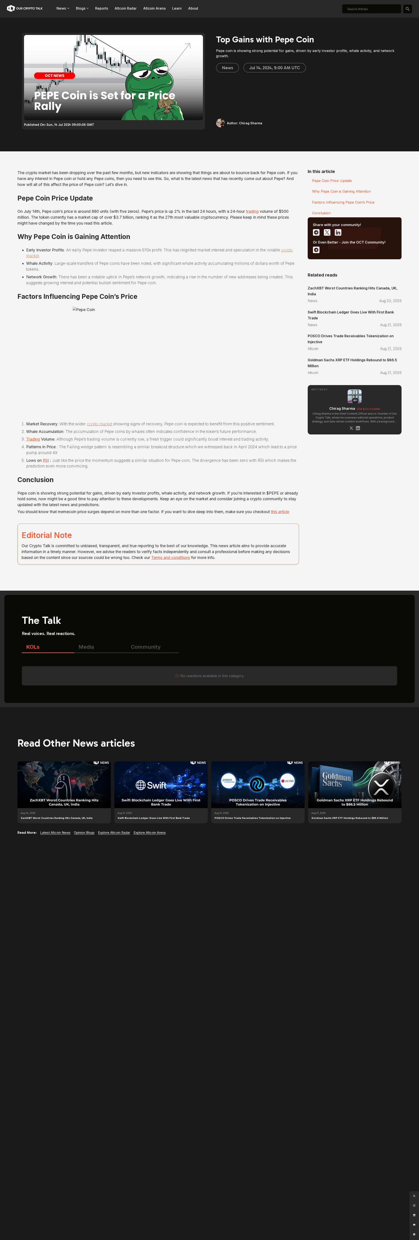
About (193, 8)
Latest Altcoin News (55, 832)
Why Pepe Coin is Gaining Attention (341, 191)
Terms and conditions (170, 557)
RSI (46, 460)
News (227, 67)
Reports (101, 8)
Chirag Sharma (342, 408)
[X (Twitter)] (351, 428)
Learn (177, 8)
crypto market (99, 424)
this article (280, 511)
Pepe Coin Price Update (332, 180)
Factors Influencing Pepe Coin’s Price (343, 202)
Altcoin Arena (154, 8)
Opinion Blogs (84, 832)
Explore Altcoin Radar (114, 832)
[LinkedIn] (358, 428)
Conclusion (321, 213)
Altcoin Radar (126, 8)
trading (252, 211)
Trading (33, 439)
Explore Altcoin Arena (150, 832)
